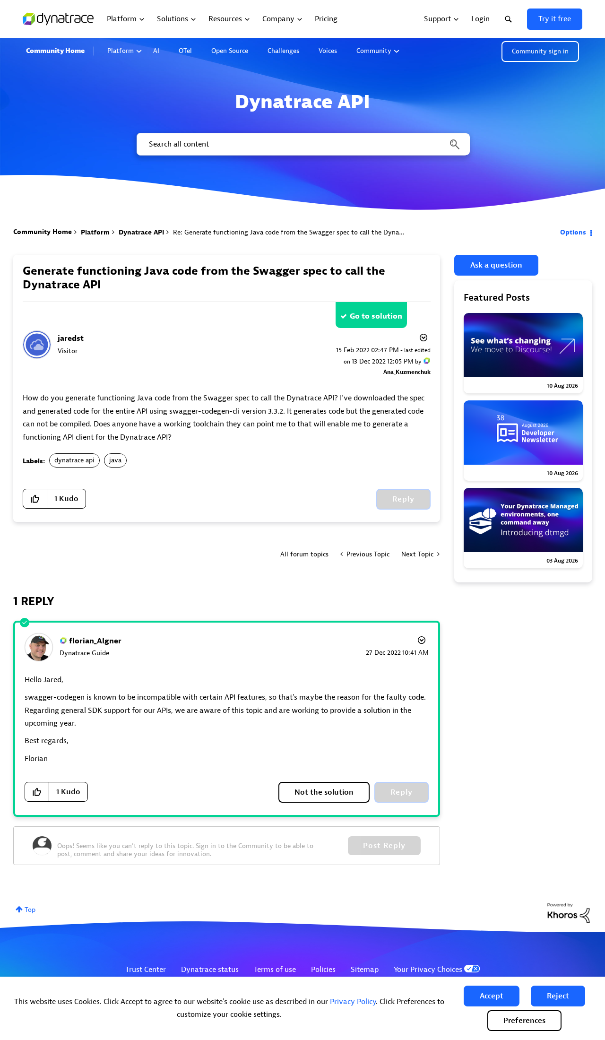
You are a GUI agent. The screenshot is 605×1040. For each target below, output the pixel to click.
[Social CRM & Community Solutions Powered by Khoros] (568, 913)
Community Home (55, 51)
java (115, 460)
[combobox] (302, 144)
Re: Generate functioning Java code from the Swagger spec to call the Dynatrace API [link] (299, 232)
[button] (491, 996)
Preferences (524, 1020)
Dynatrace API (141, 232)
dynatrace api (74, 460)
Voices (328, 51)
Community (373, 51)
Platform (120, 51)
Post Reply (384, 845)
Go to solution (376, 316)
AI (156, 51)
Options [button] (573, 232)
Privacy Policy (353, 1001)
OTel (185, 51)
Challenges (283, 51)
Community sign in (540, 51)
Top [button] (30, 910)
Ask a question (496, 265)
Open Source (229, 51)
